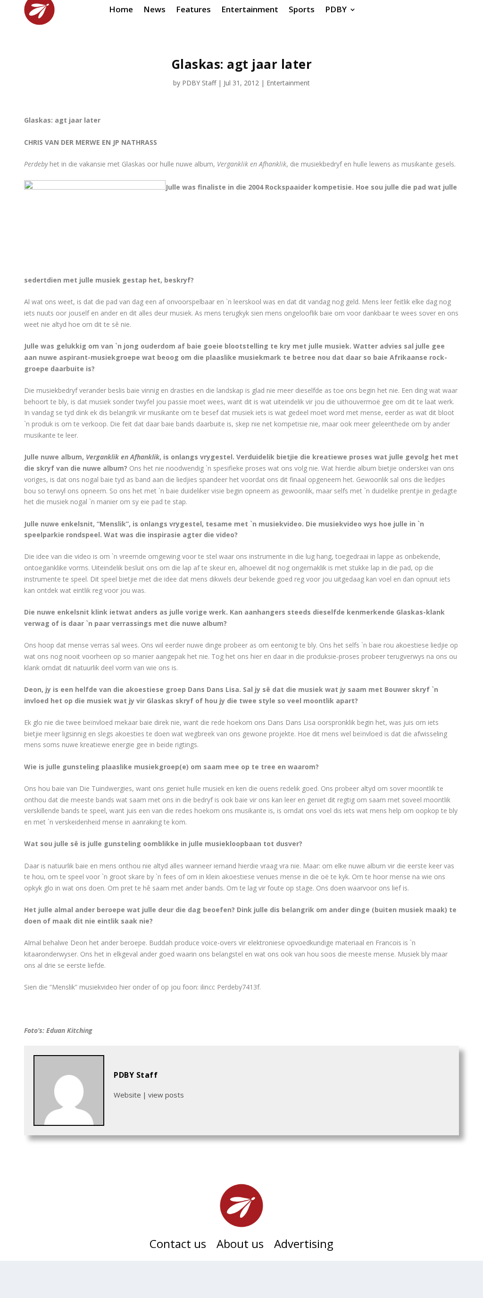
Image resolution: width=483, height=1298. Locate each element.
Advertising (303, 1245)
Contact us (178, 1245)
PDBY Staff (199, 82)
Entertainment (288, 82)
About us (240, 1245)
